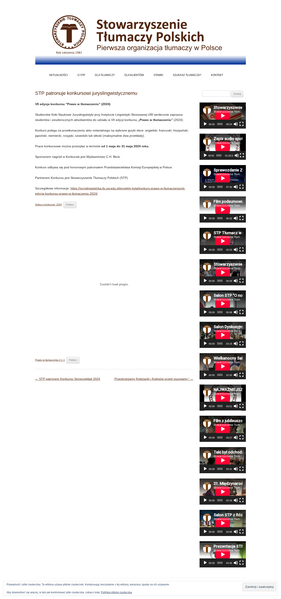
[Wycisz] (236, 124)
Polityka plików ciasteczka (116, 592)
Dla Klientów (134, 75)
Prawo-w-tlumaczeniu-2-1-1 (50, 360)
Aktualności (58, 75)
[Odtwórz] (205, 124)
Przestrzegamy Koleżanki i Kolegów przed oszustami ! (153, 379)
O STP (81, 75)
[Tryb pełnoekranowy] (241, 124)
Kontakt (217, 75)
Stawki (158, 75)
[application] (223, 116)
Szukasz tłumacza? (187, 75)
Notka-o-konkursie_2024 (48, 204)
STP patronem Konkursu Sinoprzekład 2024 (67, 379)
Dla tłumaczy (105, 75)
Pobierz (70, 204)
